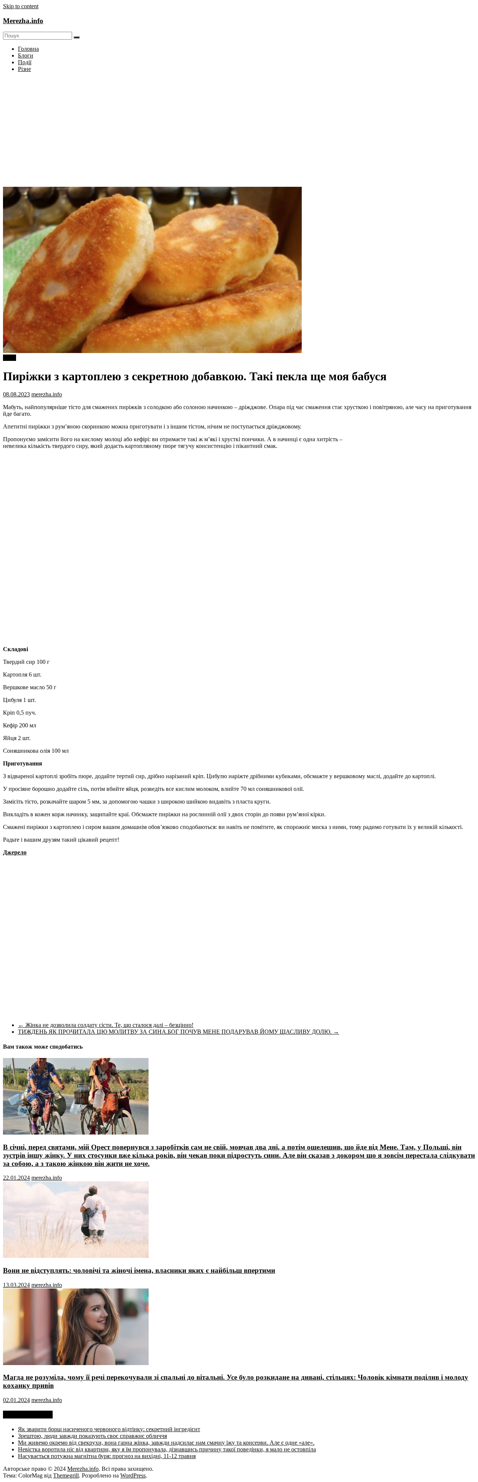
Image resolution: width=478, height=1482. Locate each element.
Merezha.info (23, 21)
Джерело (15, 852)
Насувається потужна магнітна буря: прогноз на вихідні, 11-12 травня (107, 1456)
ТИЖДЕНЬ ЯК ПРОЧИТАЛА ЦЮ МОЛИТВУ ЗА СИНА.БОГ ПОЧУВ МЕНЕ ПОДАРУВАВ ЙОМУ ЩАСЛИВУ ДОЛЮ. (178, 1031)
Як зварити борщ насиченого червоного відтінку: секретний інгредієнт (109, 1429)
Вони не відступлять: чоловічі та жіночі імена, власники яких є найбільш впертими (139, 1270)
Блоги (25, 55)
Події (24, 62)
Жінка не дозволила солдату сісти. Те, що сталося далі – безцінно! (105, 1025)
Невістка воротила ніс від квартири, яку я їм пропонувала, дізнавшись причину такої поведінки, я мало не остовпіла (167, 1449)
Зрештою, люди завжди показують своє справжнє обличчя (92, 1436)
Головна (28, 49)
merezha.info (46, 394)
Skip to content (20, 6)
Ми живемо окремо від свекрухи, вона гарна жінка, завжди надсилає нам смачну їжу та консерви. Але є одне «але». (166, 1442)
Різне (24, 69)
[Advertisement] (239, 130)
